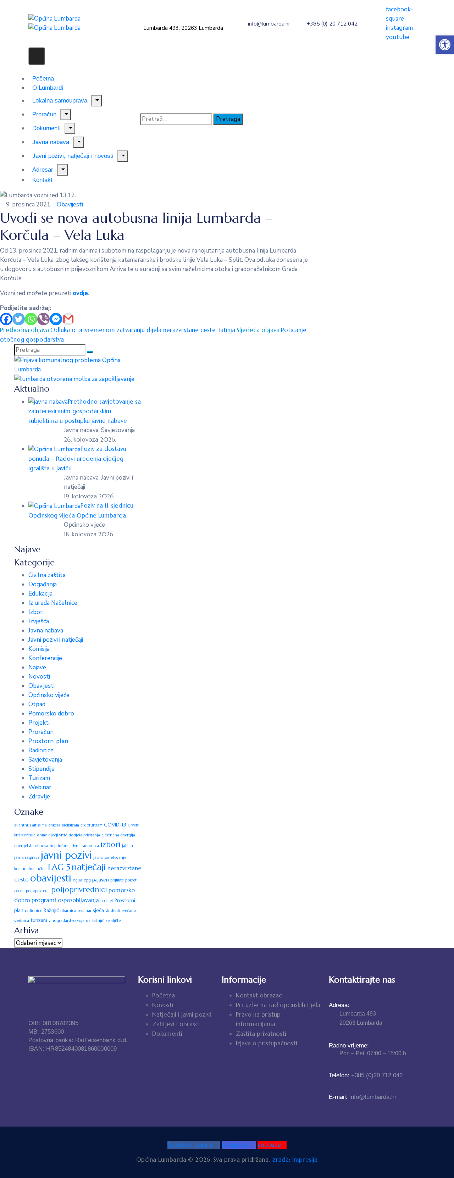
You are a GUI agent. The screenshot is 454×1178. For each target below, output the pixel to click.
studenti (112, 910)
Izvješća (38, 621)
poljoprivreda (38, 891)
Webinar (39, 787)
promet (106, 900)
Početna (163, 995)
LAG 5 (59, 867)
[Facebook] (6, 319)
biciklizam (70, 825)
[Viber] (43, 319)
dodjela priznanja (84, 835)
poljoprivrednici (79, 889)
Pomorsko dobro (51, 713)
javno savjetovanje (109, 857)
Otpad (36, 704)
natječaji (89, 867)
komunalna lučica (30, 869)
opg (87, 880)
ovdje (80, 293)
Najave (37, 667)
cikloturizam (92, 825)
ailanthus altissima (30, 825)
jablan (127, 846)
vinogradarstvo (62, 920)
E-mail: (363, 1097)
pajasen (100, 879)
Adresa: (339, 1005)
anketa (54, 825)
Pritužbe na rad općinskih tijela (278, 1005)
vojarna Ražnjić (90, 920)
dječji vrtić (57, 835)
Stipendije (41, 769)
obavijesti (50, 878)
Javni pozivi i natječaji (55, 640)
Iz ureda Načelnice (52, 603)
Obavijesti (70, 204)
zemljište (113, 920)
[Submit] (90, 352)
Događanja (42, 584)
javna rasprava (26, 857)
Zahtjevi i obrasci (176, 1024)
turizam (39, 920)
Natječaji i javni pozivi (181, 1014)
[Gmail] (68, 319)
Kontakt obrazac (259, 995)
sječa (98, 910)
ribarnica (68, 910)
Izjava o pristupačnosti (266, 1043)
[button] (445, 44)
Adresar (42, 169)
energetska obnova (31, 846)
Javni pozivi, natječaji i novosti (73, 156)
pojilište (117, 880)
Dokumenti (167, 1034)
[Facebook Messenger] (56, 319)
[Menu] (96, 100)
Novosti (39, 677)
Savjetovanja (45, 760)
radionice (33, 910)
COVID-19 (115, 825)
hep (53, 846)
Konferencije (45, 658)
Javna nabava (45, 630)
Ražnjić (51, 910)
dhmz (42, 835)
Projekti (39, 723)
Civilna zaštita (47, 575)
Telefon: (366, 1075)
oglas (77, 880)
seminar (85, 910)
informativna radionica (78, 846)
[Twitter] (18, 319)
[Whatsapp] (31, 319)
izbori (110, 844)
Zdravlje (39, 796)
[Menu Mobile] (36, 56)
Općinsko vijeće (49, 695)
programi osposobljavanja (65, 900)
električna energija (118, 835)
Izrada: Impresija (294, 1159)
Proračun (41, 732)
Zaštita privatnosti (261, 1034)
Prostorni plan (48, 741)
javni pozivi (66, 855)
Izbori (36, 612)
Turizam (39, 778)
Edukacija (40, 594)
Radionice (41, 750)
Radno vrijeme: (349, 1045)
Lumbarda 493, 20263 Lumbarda (183, 28)
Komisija (39, 649)
